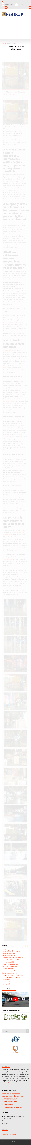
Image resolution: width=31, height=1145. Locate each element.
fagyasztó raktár (8, 401)
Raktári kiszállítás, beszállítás (11, 960)
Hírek (24, 27)
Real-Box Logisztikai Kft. (9, 1134)
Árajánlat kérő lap (8, 982)
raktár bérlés (8, 350)
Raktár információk (9, 1102)
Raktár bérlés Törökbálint (12, 1107)
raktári (18, 468)
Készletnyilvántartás (9, 955)
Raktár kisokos (7, 1105)
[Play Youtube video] (15, 999)
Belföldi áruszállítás (9, 962)
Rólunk (21, 18)
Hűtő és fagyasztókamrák (10, 964)
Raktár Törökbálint (8, 969)
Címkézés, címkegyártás (10, 966)
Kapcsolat (13, 23)
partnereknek (7, 322)
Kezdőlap (12, 18)
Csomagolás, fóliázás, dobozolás (13, 975)
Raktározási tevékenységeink (11, 951)
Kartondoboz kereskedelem (11, 977)
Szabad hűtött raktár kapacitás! (16, 32)
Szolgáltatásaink (15, 27)
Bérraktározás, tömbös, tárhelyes (13, 958)
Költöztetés (6, 980)
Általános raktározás (15, 92)
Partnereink (6, 984)
